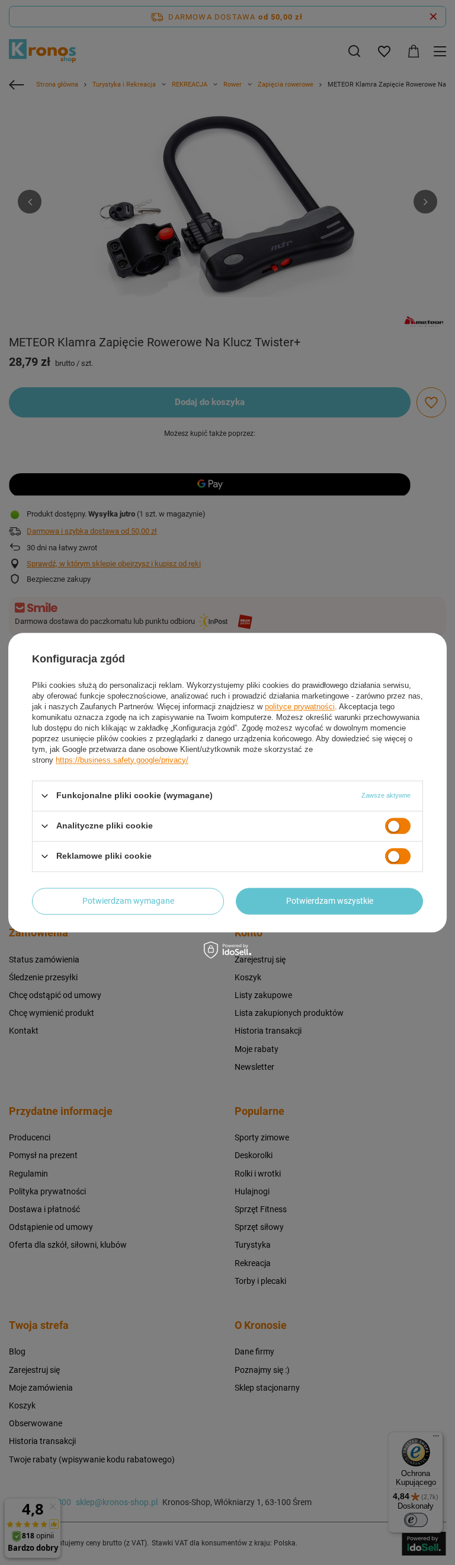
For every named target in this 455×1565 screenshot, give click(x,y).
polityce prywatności (300, 706)
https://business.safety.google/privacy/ (122, 760)
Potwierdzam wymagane (128, 901)
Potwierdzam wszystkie (329, 901)
